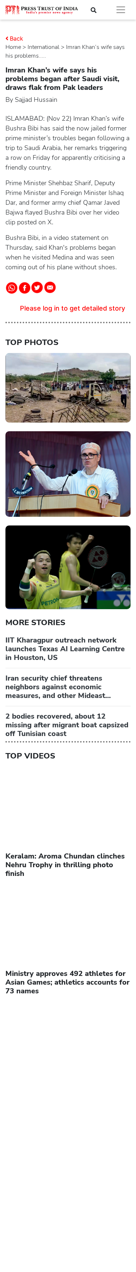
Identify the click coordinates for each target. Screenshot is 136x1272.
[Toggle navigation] (121, 10)
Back (16, 38)
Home (13, 47)
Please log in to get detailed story (72, 308)
